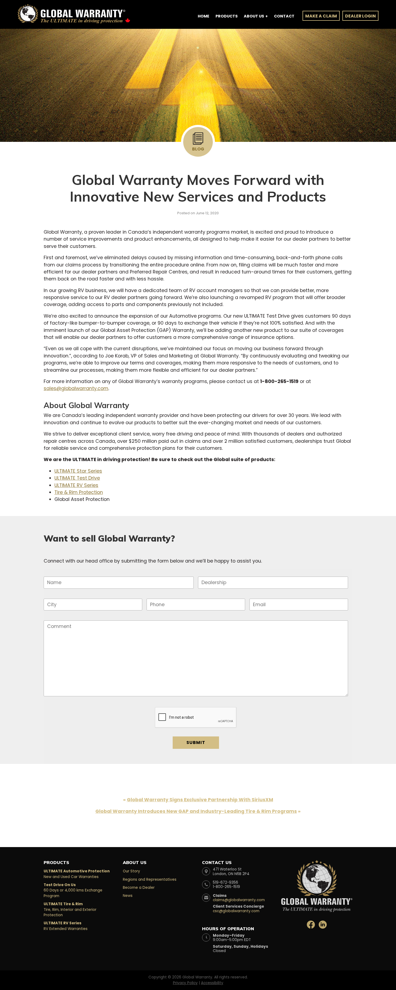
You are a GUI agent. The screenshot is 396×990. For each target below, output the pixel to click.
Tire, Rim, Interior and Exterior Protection (70, 909)
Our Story (131, 871)
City (50, 594)
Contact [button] (284, 16)
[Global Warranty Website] (316, 881)
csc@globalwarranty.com (236, 911)
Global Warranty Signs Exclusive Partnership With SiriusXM (200, 799)
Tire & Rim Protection (78, 492)
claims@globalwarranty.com (239, 900)
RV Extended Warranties (66, 926)
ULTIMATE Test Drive (77, 478)
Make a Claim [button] (321, 16)
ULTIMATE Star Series (78, 471)
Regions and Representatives (149, 879)
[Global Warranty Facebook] (311, 924)
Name (51, 572)
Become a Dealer (139, 887)
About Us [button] (254, 16)
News (128, 895)
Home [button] (203, 16)
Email (257, 594)
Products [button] (227, 16)
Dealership (211, 572)
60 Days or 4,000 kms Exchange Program (73, 890)
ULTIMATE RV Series (76, 485)
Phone (155, 594)
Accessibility (212, 982)
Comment (55, 616)
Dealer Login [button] (360, 16)
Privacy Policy (185, 982)
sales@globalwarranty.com (76, 388)
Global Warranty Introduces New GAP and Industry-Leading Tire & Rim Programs (196, 811)
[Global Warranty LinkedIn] (322, 924)
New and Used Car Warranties (77, 874)
